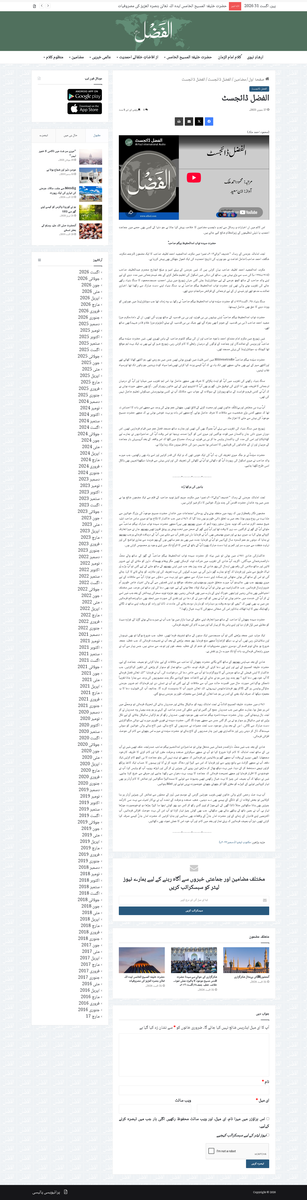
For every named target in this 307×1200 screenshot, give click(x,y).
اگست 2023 (89, 505)
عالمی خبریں (101, 57)
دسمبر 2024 (89, 402)
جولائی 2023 (89, 512)
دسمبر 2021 (89, 635)
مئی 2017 (91, 952)
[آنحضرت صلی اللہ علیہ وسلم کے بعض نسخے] (90, 231)
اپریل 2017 (90, 958)
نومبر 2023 (90, 486)
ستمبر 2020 (89, 732)
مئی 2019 (91, 835)
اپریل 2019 (90, 842)
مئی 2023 (91, 525)
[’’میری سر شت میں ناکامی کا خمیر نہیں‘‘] (90, 157)
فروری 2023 (89, 544)
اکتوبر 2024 (89, 415)
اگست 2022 (89, 583)
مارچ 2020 (90, 771)
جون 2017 (90, 945)
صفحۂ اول (257, 79)
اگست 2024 (89, 428)
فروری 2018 (89, 932)
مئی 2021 (91, 680)
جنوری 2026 (89, 318)
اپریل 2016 (90, 991)
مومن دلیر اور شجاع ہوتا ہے (61, 169)
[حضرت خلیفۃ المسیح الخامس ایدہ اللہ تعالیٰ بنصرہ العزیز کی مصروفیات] (142, 960)
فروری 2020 (89, 777)
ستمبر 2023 (89, 499)
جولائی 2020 (89, 745)
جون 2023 (90, 518)
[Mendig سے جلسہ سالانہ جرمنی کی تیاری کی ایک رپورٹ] (90, 194)
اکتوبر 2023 (89, 492)
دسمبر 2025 (89, 324)
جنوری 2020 (89, 783)
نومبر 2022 (90, 563)
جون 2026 (90, 285)
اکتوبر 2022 (89, 570)
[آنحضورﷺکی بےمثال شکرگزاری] (246, 960)
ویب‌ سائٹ (183, 1100)
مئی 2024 (91, 447)
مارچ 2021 (90, 693)
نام (265, 1082)
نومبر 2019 (90, 796)
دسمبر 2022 (89, 557)
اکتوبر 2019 (89, 803)
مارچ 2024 (90, 460)
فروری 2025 (89, 389)
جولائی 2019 (89, 822)
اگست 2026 (89, 272)
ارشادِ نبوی (255, 57)
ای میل (262, 1100)
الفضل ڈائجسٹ (219, 79)
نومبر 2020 (90, 719)
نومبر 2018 (90, 874)
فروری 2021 (89, 699)
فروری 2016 (89, 1003)
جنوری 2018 (89, 939)
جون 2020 (90, 751)
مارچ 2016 (90, 997)
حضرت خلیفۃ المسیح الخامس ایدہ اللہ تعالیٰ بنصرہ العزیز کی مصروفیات (144, 979)
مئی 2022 (91, 602)
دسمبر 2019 (89, 790)
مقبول (96, 135)
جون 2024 (90, 441)
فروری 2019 (89, 855)
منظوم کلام (54, 57)
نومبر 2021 (90, 641)
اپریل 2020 (90, 764)
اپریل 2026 (90, 298)
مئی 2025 (91, 369)
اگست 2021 (89, 661)
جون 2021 (90, 673)
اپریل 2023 (90, 531)
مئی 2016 (91, 984)
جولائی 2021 (89, 667)
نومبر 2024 (90, 408)
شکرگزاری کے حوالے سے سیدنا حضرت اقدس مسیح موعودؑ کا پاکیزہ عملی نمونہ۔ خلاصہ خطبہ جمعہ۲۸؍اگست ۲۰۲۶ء (195, 981)
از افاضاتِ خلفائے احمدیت (138, 57)
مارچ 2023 (90, 538)
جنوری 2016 (89, 1010)
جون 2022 (90, 596)
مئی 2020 (91, 758)
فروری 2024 (89, 466)
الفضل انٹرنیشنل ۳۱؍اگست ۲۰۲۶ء (201, 6)
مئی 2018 (91, 913)
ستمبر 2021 (89, 654)
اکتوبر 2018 (89, 881)
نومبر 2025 (90, 331)
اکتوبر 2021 (89, 648)
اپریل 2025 (90, 376)
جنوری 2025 (89, 395)
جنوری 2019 (89, 861)
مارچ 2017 (90, 965)
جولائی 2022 (89, 589)
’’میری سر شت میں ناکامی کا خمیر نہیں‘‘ (57, 153)
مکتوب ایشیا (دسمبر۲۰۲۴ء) (235, 842)
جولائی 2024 (89, 434)
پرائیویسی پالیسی (46, 1192)
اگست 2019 (89, 816)
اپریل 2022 (90, 609)
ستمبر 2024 (89, 421)
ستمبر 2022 (89, 576)
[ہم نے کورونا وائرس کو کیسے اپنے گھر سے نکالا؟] (90, 212)
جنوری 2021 (89, 706)
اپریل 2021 (90, 686)
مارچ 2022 (90, 615)
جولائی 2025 (89, 356)
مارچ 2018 (90, 926)
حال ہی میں (70, 135)
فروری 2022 (89, 622)
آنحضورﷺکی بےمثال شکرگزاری (251, 977)
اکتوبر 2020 (89, 725)
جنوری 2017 (89, 978)
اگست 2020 (89, 738)
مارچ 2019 (90, 848)
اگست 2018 (89, 893)
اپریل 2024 (90, 453)
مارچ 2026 (90, 305)
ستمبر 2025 (89, 343)
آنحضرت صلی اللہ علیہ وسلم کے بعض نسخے (59, 228)
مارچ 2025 (90, 382)
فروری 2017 (89, 971)
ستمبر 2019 (89, 809)
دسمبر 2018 (89, 868)
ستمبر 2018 (89, 887)
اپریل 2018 (90, 919)
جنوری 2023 (89, 551)
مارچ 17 (93, 1016)
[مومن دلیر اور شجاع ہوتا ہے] (90, 175)
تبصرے (43, 135)
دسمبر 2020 (89, 712)
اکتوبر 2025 (89, 337)
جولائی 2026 (89, 279)
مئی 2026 (91, 292)
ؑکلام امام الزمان (229, 57)
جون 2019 (90, 829)
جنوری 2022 (89, 628)
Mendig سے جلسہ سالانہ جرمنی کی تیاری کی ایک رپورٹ (57, 191)
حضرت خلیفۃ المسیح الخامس (189, 57)
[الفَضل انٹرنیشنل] (153, 31)
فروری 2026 (89, 311)
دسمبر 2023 (89, 479)
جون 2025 (90, 363)
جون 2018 (90, 906)
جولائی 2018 (89, 900)
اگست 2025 (89, 350)
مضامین (78, 57)
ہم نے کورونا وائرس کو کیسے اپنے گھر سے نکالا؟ (58, 209)
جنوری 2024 (89, 473)
